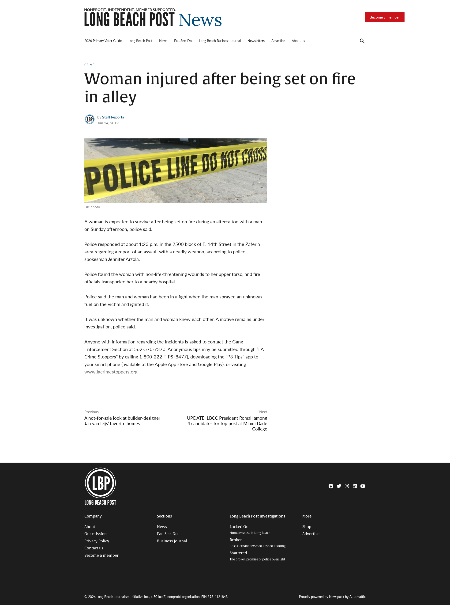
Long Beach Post (140, 40)
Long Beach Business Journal (220, 40)
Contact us (93, 548)
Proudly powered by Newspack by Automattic (332, 596)
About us (298, 40)
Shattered (257, 556)
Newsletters (256, 40)
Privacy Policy (96, 541)
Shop (306, 527)
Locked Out (250, 530)
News (163, 40)
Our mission (95, 534)
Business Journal (172, 541)
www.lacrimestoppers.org (110, 371)
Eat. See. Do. (183, 40)
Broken (257, 543)
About (89, 527)
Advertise (278, 40)
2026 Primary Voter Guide (103, 40)
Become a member (385, 17)
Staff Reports (113, 117)
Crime (89, 64)
